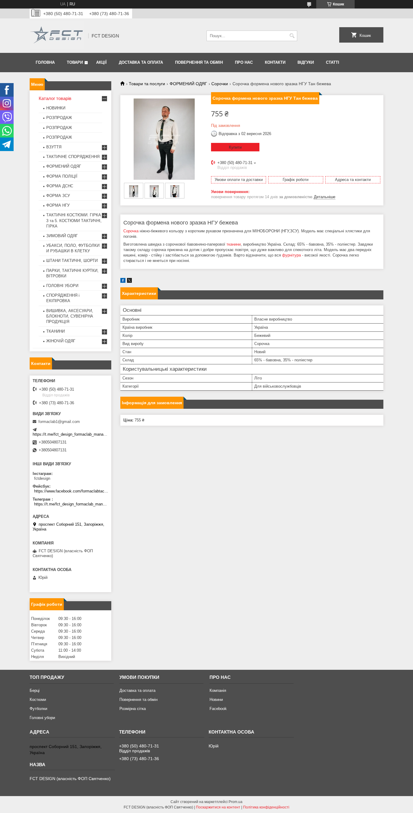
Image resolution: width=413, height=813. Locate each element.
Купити (235, 147)
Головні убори (42, 717)
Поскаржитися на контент (218, 807)
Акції (101, 62)
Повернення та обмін (199, 62)
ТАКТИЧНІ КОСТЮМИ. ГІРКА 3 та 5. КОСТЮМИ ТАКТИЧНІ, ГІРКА (74, 220)
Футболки (38, 708)
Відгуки (306, 62)
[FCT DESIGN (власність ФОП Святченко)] (57, 35)
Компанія (218, 690)
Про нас (244, 62)
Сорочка (130, 231)
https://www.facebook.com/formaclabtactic (71, 491)
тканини (233, 244)
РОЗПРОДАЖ (59, 117)
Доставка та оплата (141, 62)
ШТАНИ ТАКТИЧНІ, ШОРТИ (72, 260)
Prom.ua (235, 802)
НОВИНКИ (55, 108)
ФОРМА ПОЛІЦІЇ (61, 176)
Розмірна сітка (132, 708)
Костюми (38, 699)
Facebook (218, 708)
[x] (129, 281)
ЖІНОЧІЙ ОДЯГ (60, 341)
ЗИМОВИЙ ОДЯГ (62, 236)
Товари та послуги (147, 83)
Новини (216, 699)
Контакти (275, 62)
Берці (35, 690)
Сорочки (219, 83)
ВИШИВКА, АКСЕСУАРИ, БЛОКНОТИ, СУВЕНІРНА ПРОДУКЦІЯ (69, 316)
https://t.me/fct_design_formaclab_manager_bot (74, 434)
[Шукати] (292, 36)
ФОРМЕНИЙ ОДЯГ (188, 83)
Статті (332, 62)
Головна (45, 62)
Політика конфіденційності (266, 807)
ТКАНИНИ (55, 331)
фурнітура (291, 255)
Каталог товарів (55, 98)
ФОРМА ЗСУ (58, 195)
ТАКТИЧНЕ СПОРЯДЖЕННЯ (72, 156)
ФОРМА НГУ (58, 205)
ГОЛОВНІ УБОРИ (62, 285)
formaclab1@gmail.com (59, 421)
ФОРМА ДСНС (59, 186)
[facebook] (122, 281)
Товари (75, 62)
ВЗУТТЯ (53, 147)
